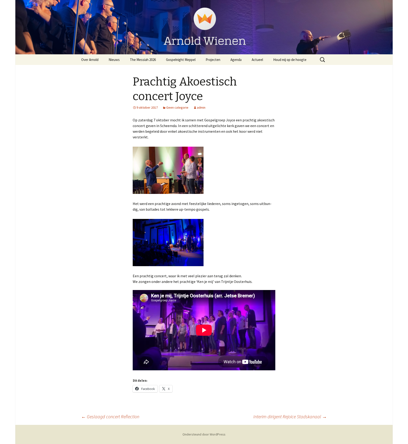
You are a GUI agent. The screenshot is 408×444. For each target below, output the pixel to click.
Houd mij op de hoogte (289, 59)
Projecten (213, 59)
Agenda (236, 59)
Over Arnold (89, 59)
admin (201, 107)
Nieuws (114, 59)
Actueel (257, 59)
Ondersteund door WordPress (204, 434)
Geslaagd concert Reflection (110, 416)
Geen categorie (177, 107)
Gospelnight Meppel (181, 59)
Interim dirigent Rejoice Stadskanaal (290, 416)
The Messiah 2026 (143, 59)
